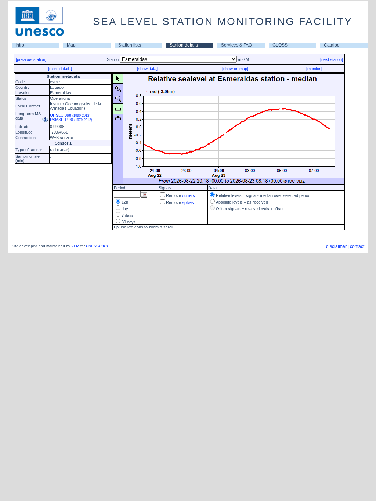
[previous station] (31, 59)
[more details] (60, 68)
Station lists (129, 45)
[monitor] (314, 68)
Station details (184, 45)
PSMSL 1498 (71, 119)
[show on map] (235, 68)
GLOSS (280, 45)
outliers (188, 195)
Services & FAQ (236, 45)
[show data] (147, 68)
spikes (188, 202)
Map (71, 45)
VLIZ (75, 246)
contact (357, 246)
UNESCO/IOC (97, 246)
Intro (19, 45)
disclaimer (336, 246)
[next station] (331, 59)
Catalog (332, 45)
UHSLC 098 (70, 115)
